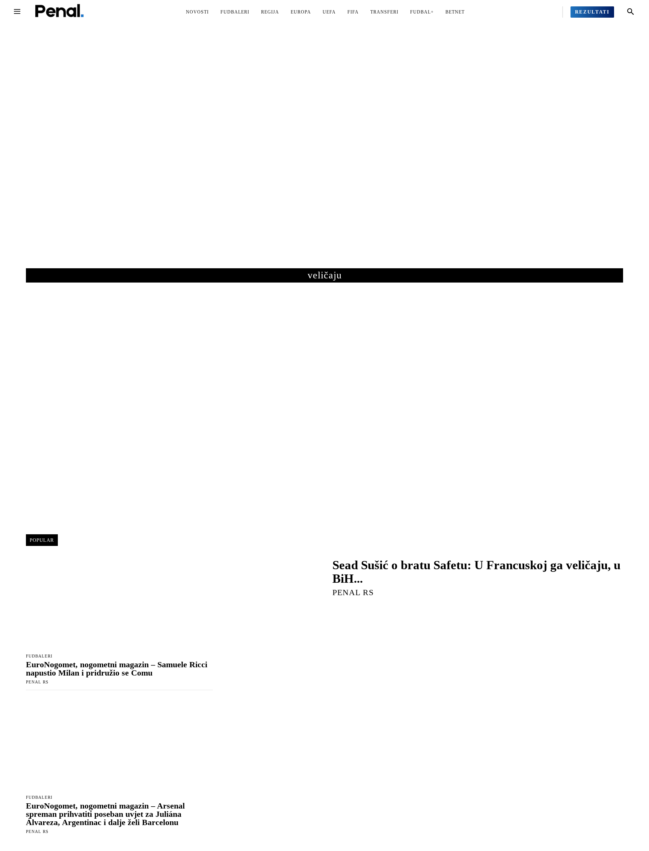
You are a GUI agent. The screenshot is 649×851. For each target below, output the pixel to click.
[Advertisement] (324, 153)
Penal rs (37, 682)
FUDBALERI (39, 656)
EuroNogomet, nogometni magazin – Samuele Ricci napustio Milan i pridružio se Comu (116, 668)
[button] (631, 12)
